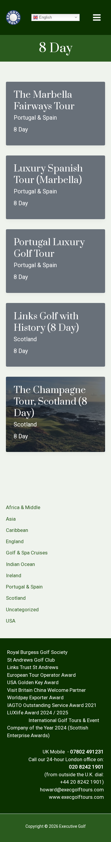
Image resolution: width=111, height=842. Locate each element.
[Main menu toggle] (97, 17)
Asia (11, 519)
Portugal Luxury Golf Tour (49, 248)
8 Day (21, 129)
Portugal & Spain (24, 587)
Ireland (13, 575)
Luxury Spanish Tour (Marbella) (48, 174)
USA (10, 621)
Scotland (16, 598)
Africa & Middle (23, 507)
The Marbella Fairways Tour (44, 101)
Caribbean (17, 530)
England (15, 541)
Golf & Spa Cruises (27, 553)
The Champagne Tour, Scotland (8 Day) (50, 401)
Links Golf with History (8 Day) (46, 322)
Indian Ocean (20, 564)
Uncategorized (22, 609)
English (45, 17)
